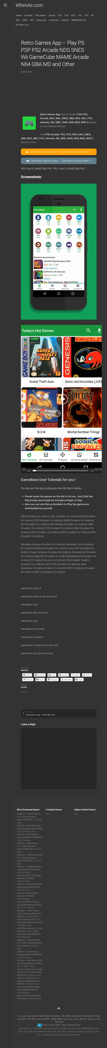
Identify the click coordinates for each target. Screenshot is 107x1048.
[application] (62, 399)
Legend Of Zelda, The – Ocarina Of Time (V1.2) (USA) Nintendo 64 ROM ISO (30, 972)
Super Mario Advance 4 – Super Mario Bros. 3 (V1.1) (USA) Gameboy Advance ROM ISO (30, 931)
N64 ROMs (76, 1016)
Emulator (28, 15)
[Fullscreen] (101, 469)
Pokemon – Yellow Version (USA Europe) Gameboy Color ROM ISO (29, 914)
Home (44, 1025)
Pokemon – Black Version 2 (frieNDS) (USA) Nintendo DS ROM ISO (28, 981)
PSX (66, 15)
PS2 (80, 15)
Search (19, 15)
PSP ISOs (31, 1019)
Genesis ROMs (43, 1019)
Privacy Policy (74, 1025)
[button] (62, 399)
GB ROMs (22, 1019)
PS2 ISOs (59, 1022)
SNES (24, 20)
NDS (73, 15)
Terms (64, 1025)
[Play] (24, 469)
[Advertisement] (59, 94)
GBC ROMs (66, 1016)
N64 (32, 20)
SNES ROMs (43, 1016)
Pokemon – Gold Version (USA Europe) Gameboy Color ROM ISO (29, 963)
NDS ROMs (55, 1016)
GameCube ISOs (71, 1019)
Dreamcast (54, 20)
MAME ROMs (56, 1019)
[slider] (60, 470)
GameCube (41, 20)
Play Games (40, 15)
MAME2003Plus (79, 20)
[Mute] (96, 469)
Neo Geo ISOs (94, 1019)
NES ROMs (87, 1016)
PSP (60, 15)
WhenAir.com (29, 5)
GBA (18, 20)
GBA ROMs (32, 1016)
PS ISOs (96, 1016)
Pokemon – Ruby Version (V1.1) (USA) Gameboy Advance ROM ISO (27, 846)
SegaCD (65, 20)
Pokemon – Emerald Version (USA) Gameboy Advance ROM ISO (29, 828)
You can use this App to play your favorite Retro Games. (51, 488)
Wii (92, 15)
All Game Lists (22, 25)
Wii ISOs (83, 1019)
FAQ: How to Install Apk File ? (37, 168)
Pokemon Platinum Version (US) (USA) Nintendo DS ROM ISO (29, 905)
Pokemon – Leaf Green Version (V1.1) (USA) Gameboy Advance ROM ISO (30, 858)
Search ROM (54, 1025)
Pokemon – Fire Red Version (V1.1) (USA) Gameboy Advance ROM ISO (28, 817)
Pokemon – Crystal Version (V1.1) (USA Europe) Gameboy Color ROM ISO (29, 943)
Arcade (52, 15)
